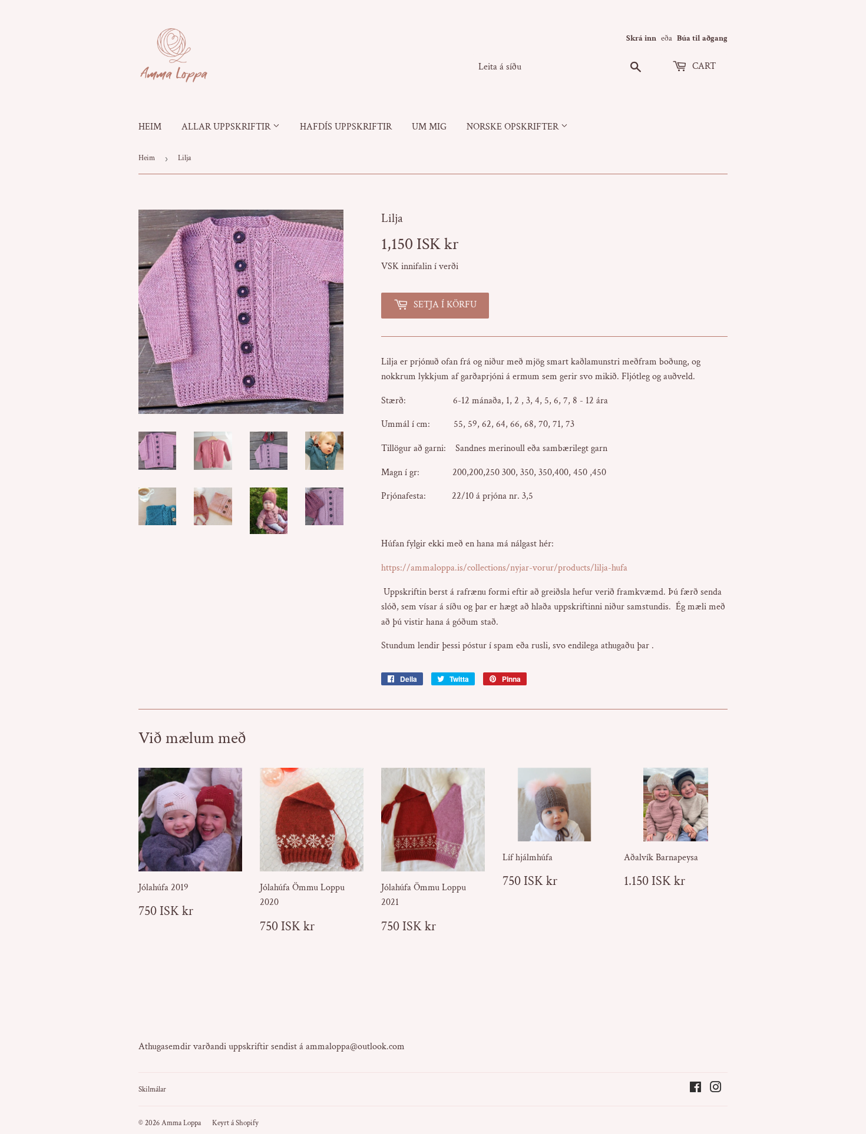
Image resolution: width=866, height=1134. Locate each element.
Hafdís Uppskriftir (346, 127)
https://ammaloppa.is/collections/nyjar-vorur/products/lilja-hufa (504, 568)
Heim (149, 127)
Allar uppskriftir (227, 127)
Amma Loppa (181, 1123)
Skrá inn (641, 38)
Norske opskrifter (514, 127)
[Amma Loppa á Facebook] (695, 1089)
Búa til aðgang (702, 38)
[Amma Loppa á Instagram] (716, 1089)
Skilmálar (152, 1090)
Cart (703, 66)
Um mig (429, 127)
